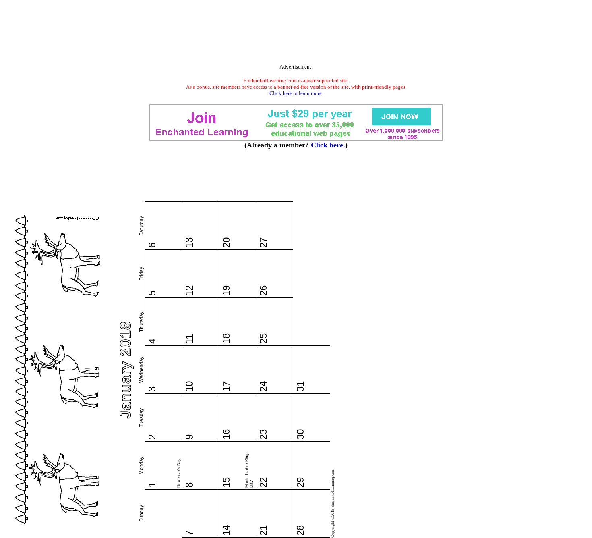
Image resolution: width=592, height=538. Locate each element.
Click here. (328, 145)
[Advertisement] (296, 33)
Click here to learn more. (296, 93)
